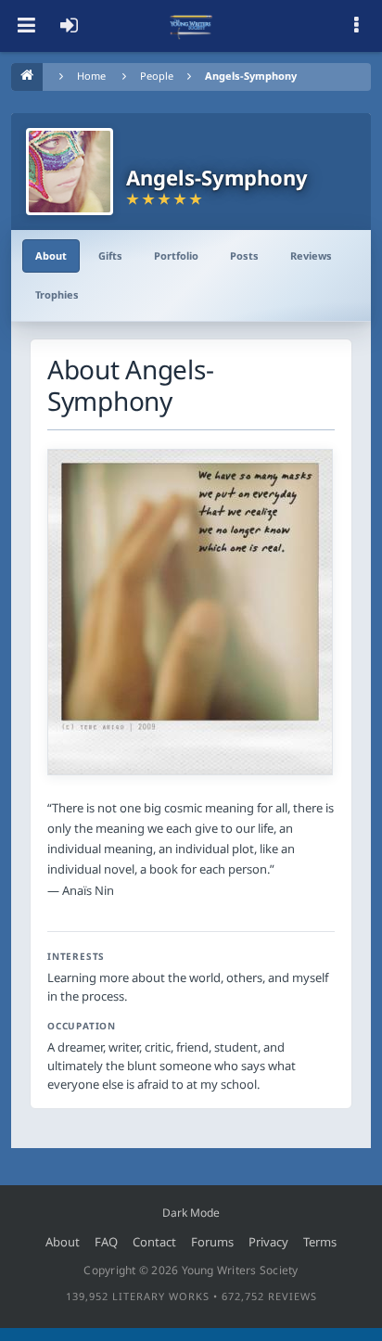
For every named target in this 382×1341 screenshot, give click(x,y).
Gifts (110, 255)
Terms (320, 1241)
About (51, 255)
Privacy (268, 1241)
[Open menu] (26, 26)
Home (91, 76)
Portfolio (176, 255)
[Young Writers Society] (191, 26)
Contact (154, 1241)
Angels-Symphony (251, 76)
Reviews (311, 255)
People (156, 76)
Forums (212, 1241)
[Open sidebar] (356, 26)
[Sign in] (68, 26)
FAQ (106, 1241)
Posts (244, 255)
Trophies (57, 294)
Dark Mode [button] (191, 1212)
